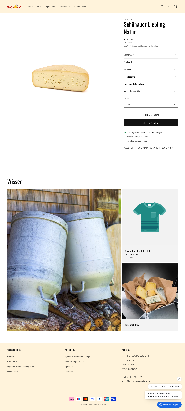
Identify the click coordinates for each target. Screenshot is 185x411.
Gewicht (127, 98)
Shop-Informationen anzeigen (138, 141)
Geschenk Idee (132, 325)
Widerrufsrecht (13, 371)
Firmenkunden (12, 361)
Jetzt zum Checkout (151, 122)
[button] (30, 7)
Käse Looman (88, 404)
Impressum (68, 366)
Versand (134, 46)
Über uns (10, 356)
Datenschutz (69, 371)
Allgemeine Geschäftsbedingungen (20, 366)
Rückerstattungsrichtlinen (74, 361)
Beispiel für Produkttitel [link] (137, 251)
